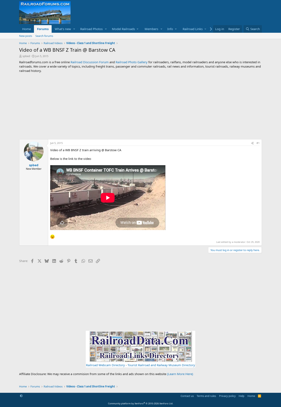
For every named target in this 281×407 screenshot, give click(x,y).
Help (241, 396)
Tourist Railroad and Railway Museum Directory (161, 365)
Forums (43, 29)
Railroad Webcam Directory (105, 365)
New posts (25, 36)
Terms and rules (206, 396)
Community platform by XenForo (140, 403)
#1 (258, 143)
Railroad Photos (91, 29)
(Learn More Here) (180, 374)
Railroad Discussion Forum (90, 62)
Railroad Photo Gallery (131, 62)
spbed (26, 56)
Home (26, 29)
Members (151, 29)
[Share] (252, 143)
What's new (63, 29)
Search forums (44, 36)
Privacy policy (227, 396)
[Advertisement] (140, 106)
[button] (74, 29)
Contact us (187, 396)
